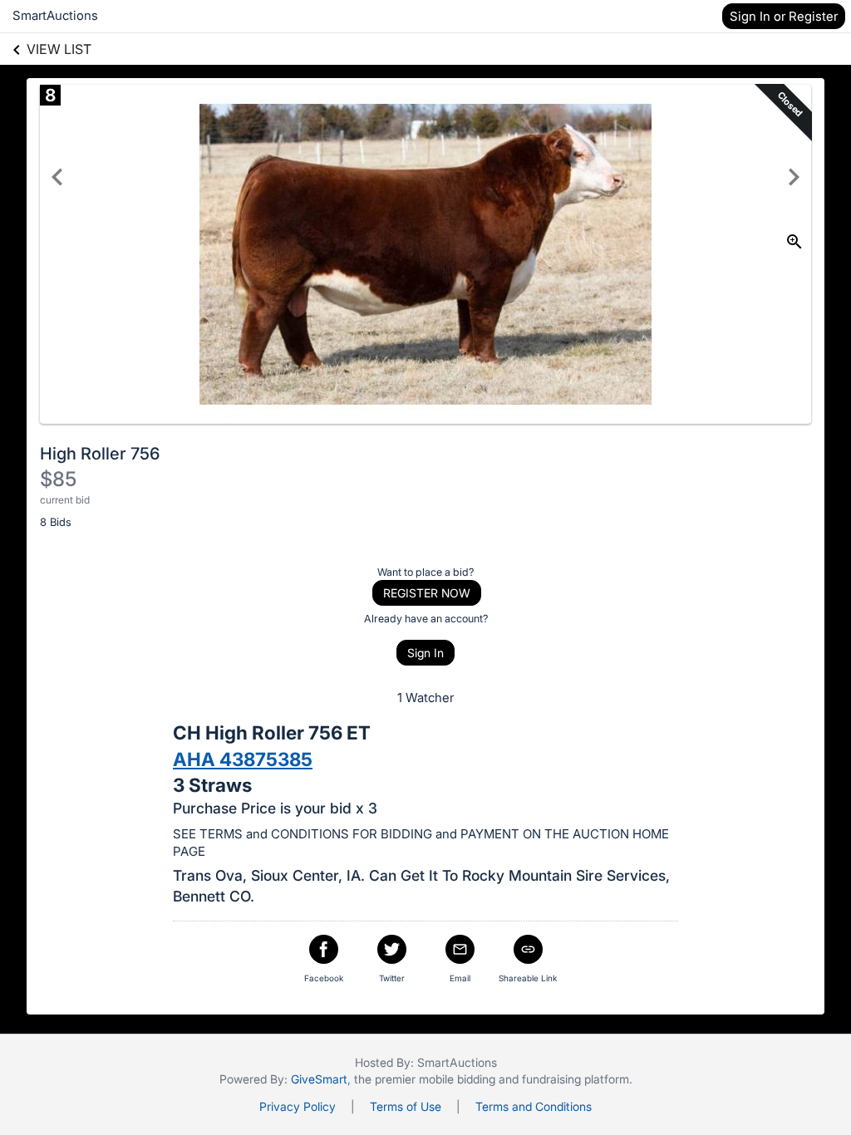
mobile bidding (457, 1079)
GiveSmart (319, 1079)
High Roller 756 (100, 454)
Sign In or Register (784, 16)
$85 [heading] (58, 479)
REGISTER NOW (426, 593)
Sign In (425, 653)
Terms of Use (405, 1106)
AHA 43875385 (242, 759)
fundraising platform (575, 1079)
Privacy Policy (297, 1106)
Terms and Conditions (533, 1106)
